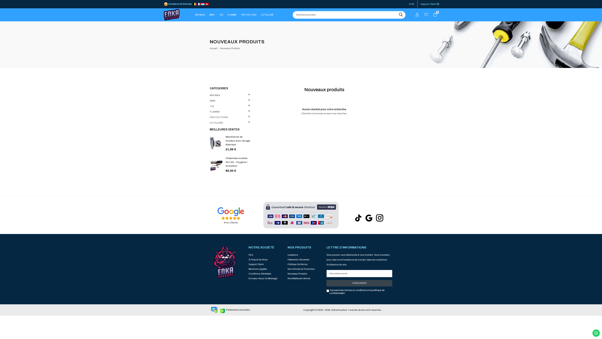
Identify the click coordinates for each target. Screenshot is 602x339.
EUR (411, 4)
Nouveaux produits (297, 274)
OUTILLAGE (216, 122)
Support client (256, 264)
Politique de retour (298, 264)
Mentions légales (258, 269)
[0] (435, 15)
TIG (212, 106)
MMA (212, 101)
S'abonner (359, 283)
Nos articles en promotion (301, 269)
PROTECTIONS (219, 117)
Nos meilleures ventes (299, 278)
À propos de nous (258, 259)
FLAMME (215, 111)
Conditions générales (260, 274)
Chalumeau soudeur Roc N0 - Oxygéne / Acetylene (237, 162)
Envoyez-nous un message (263, 278)
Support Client (429, 4)
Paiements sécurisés (298, 259)
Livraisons (293, 255)
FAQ (251, 255)
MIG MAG (215, 95)
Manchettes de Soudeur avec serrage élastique (238, 141)
